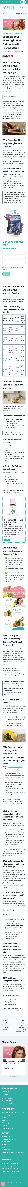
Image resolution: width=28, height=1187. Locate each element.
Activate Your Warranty (9, 1136)
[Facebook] (3, 56)
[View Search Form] (3, 13)
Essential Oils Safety (8, 1174)
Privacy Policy (6, 1142)
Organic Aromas (8, 51)
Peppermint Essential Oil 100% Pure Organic (14, 522)
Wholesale (5, 1117)
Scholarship (5, 1123)
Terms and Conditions (9, 1139)
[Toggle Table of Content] (18, 96)
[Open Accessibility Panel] (3, 1184)
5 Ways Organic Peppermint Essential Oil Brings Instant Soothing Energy (21, 1026)
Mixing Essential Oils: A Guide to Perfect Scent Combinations (7, 1025)
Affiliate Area (6, 1120)
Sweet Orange (5, 339)
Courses (4, 1125)
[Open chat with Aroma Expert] (24, 1183)
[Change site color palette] (23, 1)
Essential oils (6, 150)
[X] (6, 56)
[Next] (23, 1060)
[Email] (9, 56)
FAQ (3, 1155)
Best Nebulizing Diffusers (10, 1163)
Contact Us (5, 1091)
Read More (7, 540)
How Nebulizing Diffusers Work (11, 1166)
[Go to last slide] (4, 1060)
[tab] (10, 1076)
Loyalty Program (7, 1115)
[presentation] (13, 506)
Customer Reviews (8, 1128)
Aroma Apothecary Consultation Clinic (14, 1112)
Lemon (5, 349)
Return (4, 1147)
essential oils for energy (15, 767)
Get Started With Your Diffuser (11, 1168)
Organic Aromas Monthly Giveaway (13, 1152)
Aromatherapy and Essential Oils (12, 33)
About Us (5, 1094)
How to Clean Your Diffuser (10, 1171)
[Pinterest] (12, 56)
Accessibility (6, 1149)
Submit (6, 274)
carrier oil (5, 1011)
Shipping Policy (6, 1144)
